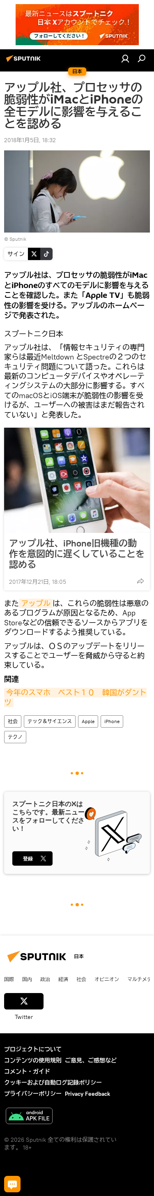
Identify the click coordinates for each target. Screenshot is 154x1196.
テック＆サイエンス (50, 721)
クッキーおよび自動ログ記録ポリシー (53, 1082)
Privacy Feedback (87, 1093)
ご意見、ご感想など (91, 1060)
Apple (88, 721)
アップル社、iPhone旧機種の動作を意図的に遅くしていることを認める (77, 554)
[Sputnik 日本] (24, 61)
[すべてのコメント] (12, 1184)
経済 (63, 979)
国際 (9, 979)
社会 (13, 721)
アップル (36, 603)
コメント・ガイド (27, 1071)
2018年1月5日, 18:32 (30, 140)
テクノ (15, 737)
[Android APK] (29, 1117)
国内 (27, 979)
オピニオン (106, 979)
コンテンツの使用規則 (33, 1060)
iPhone (112, 721)
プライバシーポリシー (33, 1093)
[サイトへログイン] (125, 58)
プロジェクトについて (33, 1049)
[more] (140, 581)
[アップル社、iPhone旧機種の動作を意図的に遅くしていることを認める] (77, 480)
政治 (45, 979)
